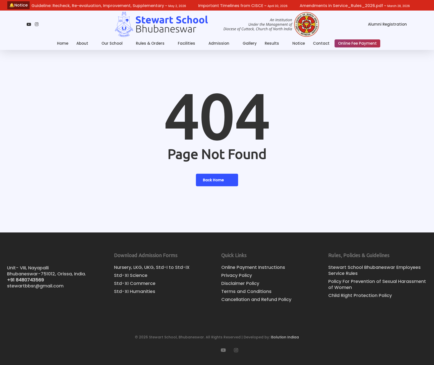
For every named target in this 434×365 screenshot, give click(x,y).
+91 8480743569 (25, 280)
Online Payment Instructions (253, 267)
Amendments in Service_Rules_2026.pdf (346, 6)
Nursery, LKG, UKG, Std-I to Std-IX (152, 267)
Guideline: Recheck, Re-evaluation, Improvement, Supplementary (100, 6)
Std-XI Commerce (134, 283)
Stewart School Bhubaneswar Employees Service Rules (374, 270)
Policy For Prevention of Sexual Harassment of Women (377, 284)
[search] (421, 24)
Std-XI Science (130, 275)
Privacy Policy (236, 275)
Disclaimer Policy (240, 283)
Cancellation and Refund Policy (256, 299)
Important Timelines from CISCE (234, 6)
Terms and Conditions (246, 291)
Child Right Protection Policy (360, 295)
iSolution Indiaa (285, 337)
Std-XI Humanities (134, 291)
